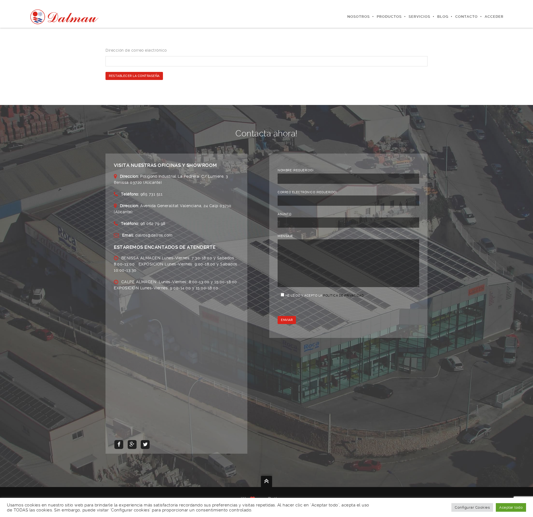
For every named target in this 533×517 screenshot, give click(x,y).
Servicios (419, 16)
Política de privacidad (343, 295)
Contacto (466, 16)
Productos (389, 16)
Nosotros (358, 16)
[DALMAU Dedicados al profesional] (65, 16)
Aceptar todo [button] (511, 507)
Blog (442, 16)
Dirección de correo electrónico (136, 50)
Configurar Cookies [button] (472, 507)
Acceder (494, 16)
